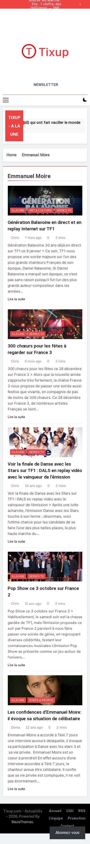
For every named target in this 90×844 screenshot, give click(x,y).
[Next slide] (84, 3)
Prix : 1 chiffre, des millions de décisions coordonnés (46, 4)
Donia (15, 727)
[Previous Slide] (77, 3)
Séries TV (63, 210)
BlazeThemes (22, 822)
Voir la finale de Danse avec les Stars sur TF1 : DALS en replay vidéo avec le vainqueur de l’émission (45, 470)
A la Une (18, 210)
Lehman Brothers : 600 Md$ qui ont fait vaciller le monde (45, 12)
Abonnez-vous (67, 832)
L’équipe (56, 818)
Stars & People (41, 700)
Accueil (55, 811)
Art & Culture (40, 210)
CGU (69, 811)
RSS (81, 811)
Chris (15, 237)
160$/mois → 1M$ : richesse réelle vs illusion (45, 8)
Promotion (76, 818)
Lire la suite (16, 299)
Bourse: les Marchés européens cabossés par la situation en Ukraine (45, 16)
